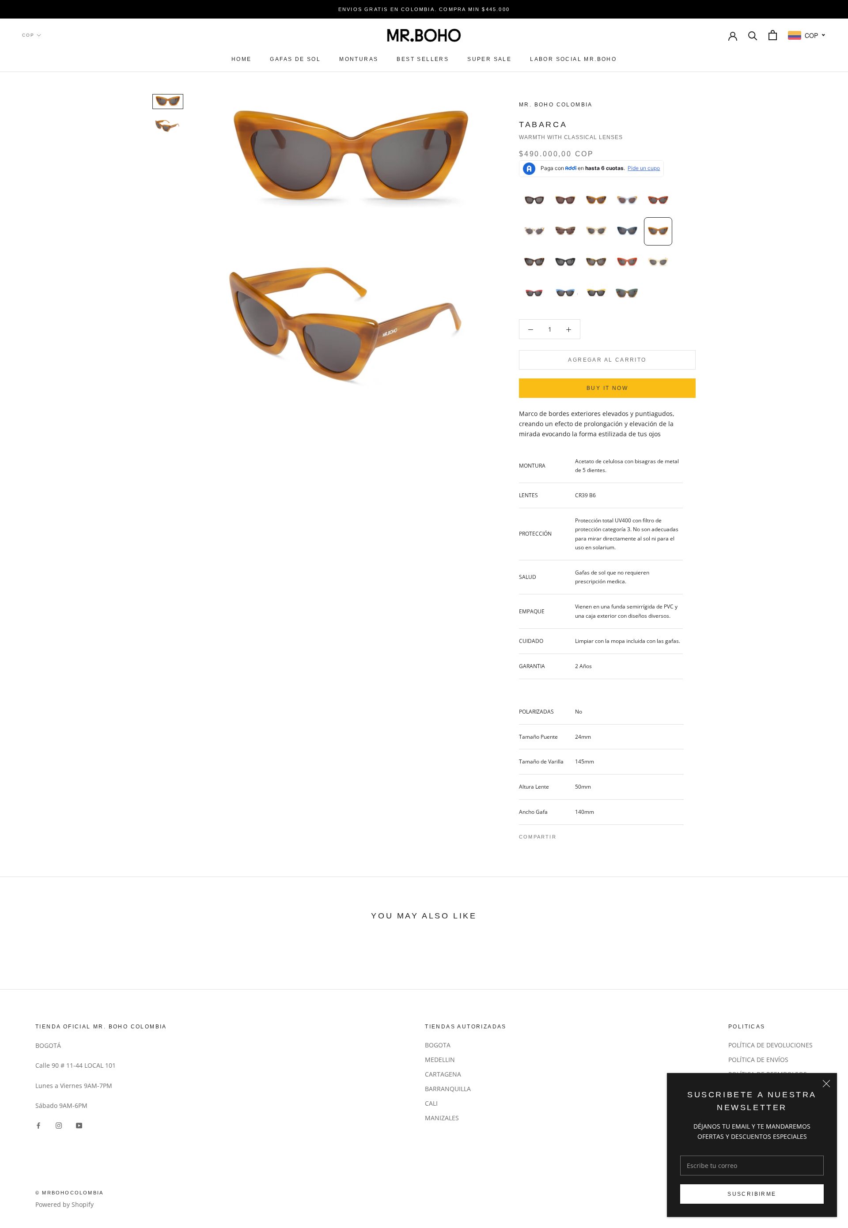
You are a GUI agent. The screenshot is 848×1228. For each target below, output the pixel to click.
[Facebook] (565, 834)
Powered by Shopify (64, 1204)
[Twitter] (576, 834)
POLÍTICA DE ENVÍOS (758, 1059)
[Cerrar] (826, 1084)
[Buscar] (752, 35)
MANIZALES (442, 1118)
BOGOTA (437, 1045)
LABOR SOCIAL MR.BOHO (573, 59)
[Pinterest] (588, 834)
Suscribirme (751, 1194)
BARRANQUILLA (448, 1088)
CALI (431, 1103)
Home (241, 59)
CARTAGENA (443, 1074)
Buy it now (607, 388)
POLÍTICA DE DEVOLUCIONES (770, 1045)
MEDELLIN (440, 1059)
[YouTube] (79, 1124)
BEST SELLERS (423, 59)
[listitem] (534, 200)
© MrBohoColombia (69, 1192)
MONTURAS (358, 59)
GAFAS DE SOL (295, 59)
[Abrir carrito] (772, 35)
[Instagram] (59, 1124)
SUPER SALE (489, 59)
